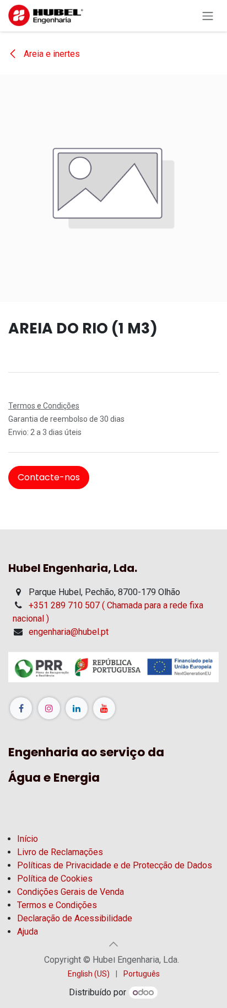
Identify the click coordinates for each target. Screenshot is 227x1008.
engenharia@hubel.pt (69, 632)
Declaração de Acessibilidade (74, 918)
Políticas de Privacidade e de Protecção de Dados (114, 865)
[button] (113, 944)
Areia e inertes (50, 54)
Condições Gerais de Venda (70, 892)
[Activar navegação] (208, 15)
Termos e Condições (57, 905)
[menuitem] (89, 974)
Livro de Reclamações (60, 852)
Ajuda (27, 931)
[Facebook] (21, 708)
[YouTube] (104, 708)
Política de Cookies (55, 878)
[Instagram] (49, 708)
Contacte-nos (49, 477)
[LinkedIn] (77, 708)
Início (27, 839)
